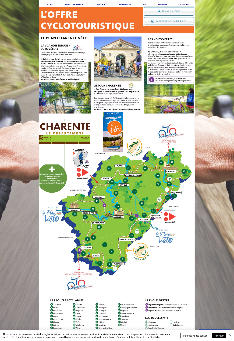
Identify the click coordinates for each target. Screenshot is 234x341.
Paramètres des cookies (195, 335)
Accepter (219, 335)
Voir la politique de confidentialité (143, 337)
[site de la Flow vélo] (52, 216)
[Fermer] (230, 335)
